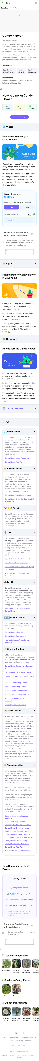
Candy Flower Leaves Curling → (17, 841)
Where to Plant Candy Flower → (17, 691)
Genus (20, 70)
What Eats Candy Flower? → (15, 822)
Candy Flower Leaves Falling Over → (19, 837)
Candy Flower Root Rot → (14, 462)
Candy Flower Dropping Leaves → (18, 828)
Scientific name (8, 70)
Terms (24, 1055)
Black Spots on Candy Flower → (17, 831)
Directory (19, 1057)
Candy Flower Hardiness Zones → (18, 672)
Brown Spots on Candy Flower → (17, 834)
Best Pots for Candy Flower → (16, 563)
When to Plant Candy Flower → (17, 683)
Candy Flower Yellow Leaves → (17, 844)
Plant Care (4, 8)
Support (4, 1055)
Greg (27, 179)
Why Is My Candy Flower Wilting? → (18, 850)
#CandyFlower (15, 408)
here (26, 662)
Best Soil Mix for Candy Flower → (17, 559)
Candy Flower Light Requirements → (19, 495)
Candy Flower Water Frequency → (18, 458)
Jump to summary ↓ (19, 117)
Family (30, 70)
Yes (27, 207)
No (12, 207)
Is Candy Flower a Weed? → (15, 705)
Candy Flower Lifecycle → (15, 632)
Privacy (18, 1055)
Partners (11, 1055)
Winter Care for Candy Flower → (17, 694)
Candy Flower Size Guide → (15, 636)
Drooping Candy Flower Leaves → (18, 825)
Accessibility (31, 1055)
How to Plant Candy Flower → (16, 687)
